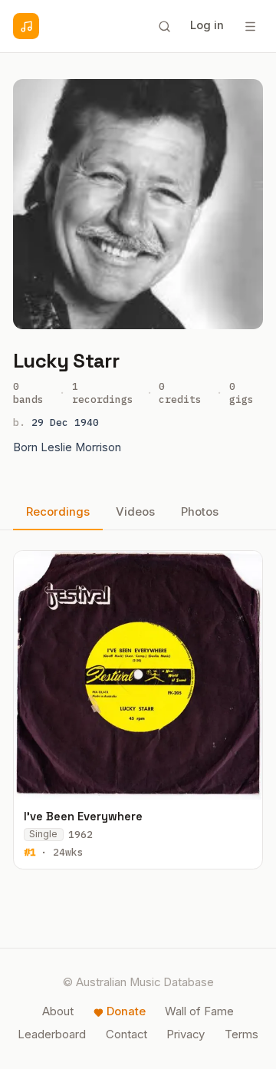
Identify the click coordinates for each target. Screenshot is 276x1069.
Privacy (185, 1034)
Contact (126, 1034)
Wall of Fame (199, 1011)
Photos (200, 512)
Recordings (58, 512)
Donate (126, 1011)
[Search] (164, 26)
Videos (135, 512)
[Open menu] (250, 26)
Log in (207, 25)
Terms (241, 1034)
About (58, 1011)
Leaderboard (52, 1034)
